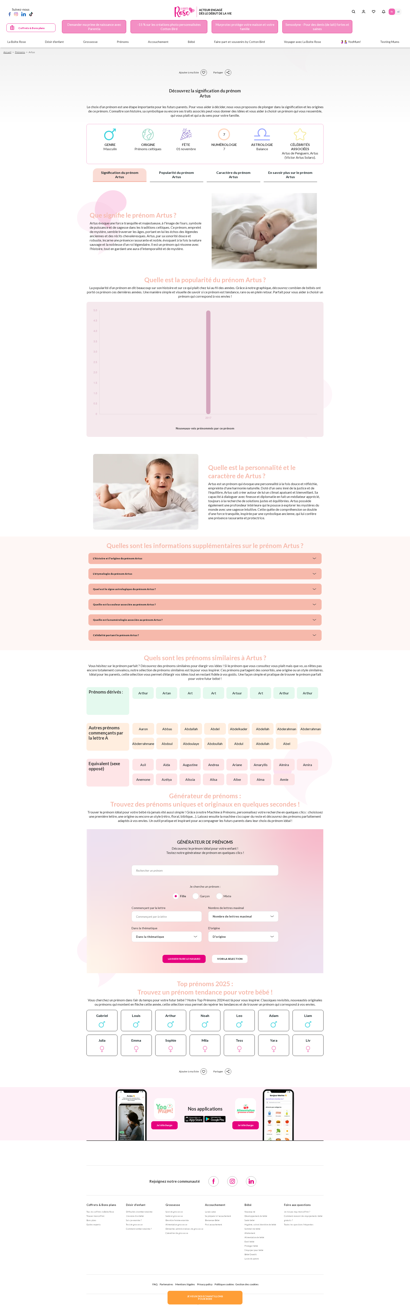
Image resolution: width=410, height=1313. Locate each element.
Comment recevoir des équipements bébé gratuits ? (303, 1218)
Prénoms (20, 52)
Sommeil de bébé (252, 1228)
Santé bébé (250, 1220)
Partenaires (166, 1284)
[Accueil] (203, 11)
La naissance (210, 1211)
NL (398, 11)
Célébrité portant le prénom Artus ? (116, 635)
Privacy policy (204, 1284)
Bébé (248, 1205)
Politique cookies (224, 1284)
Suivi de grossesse (174, 1211)
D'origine (214, 928)
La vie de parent (252, 1258)
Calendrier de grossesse (176, 1233)
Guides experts (93, 1224)
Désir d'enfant (135, 1205)
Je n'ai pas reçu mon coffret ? (297, 1211)
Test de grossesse (134, 1224)
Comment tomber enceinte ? (139, 1228)
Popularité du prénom (176, 174)
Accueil (7, 52)
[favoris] (204, 72)
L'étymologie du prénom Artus (112, 573)
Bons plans (91, 1220)
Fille (183, 896)
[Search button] (353, 12)
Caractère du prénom (233, 174)
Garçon (205, 896)
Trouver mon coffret (95, 1216)
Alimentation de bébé (254, 1237)
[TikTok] (31, 14)
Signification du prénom (119, 174)
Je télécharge (164, 1125)
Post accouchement (213, 1224)
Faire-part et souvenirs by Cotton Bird (239, 42)
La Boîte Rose (16, 42)
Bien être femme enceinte (177, 1220)
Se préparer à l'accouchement (218, 1216)
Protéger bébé (251, 1246)
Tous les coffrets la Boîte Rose (100, 1211)
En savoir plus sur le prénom (290, 174)
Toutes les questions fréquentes (298, 1224)
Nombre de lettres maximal (226, 908)
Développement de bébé (256, 1216)
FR (392, 11)
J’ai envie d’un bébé (135, 1216)
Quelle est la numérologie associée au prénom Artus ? (128, 619)
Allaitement (250, 1233)
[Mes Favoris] (373, 12)
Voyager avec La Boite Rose (302, 42)
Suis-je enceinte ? (134, 1220)
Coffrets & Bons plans (31, 28)
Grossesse (172, 1205)
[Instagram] (16, 14)
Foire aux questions (297, 1205)
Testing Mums (389, 42)
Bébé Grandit (251, 1254)
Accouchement (215, 1205)
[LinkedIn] (23, 14)
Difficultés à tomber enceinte (139, 1211)
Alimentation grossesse (176, 1224)
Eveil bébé (249, 1241)
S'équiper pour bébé (254, 1250)
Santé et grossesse (174, 1216)
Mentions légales (185, 1284)
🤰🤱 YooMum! (350, 42)
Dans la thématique (144, 928)
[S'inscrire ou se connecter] (363, 12)
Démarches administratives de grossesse (184, 1228)
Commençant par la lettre (148, 908)
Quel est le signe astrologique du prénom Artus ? (124, 589)
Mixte (227, 896)
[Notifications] (383, 12)
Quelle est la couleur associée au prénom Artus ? (124, 604)
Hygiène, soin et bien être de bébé (260, 1224)
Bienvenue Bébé (212, 1220)
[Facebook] (10, 14)
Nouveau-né (250, 1211)
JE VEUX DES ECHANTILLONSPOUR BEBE (205, 1297)
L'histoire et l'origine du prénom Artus (117, 558)
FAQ (155, 1284)
